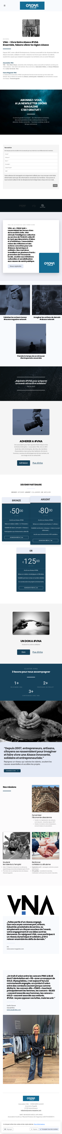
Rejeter (35, 1129)
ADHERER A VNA (11, 771)
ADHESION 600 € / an (16, 537)
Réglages (9, 1129)
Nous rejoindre (15, 266)
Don (23, 652)
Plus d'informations (39, 1124)
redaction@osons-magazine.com (31, 1110)
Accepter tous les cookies (50, 1129)
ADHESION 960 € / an (45, 540)
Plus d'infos (38, 463)
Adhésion (23, 463)
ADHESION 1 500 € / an (31, 588)
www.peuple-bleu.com (14, 1010)
